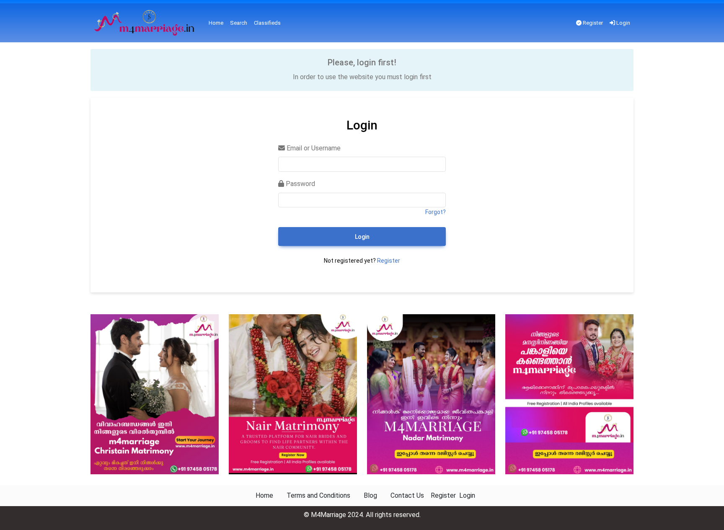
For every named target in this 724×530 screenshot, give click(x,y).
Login (622, 23)
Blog (370, 495)
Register (592, 23)
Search (238, 23)
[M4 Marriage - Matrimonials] (146, 23)
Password (299, 184)
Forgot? (435, 212)
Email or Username (313, 148)
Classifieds (267, 23)
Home (216, 23)
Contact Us (407, 495)
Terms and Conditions (318, 495)
